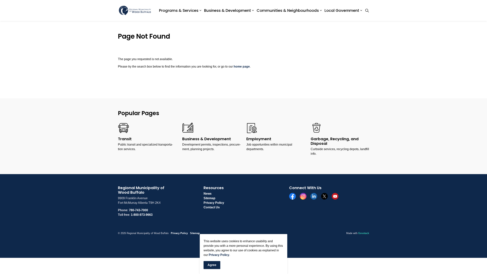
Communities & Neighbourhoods (288, 10)
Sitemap (209, 198)
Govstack (363, 233)
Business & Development (227, 10)
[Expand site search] (367, 10)
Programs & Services (178, 10)
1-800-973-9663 (142, 214)
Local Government (342, 10)
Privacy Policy (219, 255)
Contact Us (212, 207)
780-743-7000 (138, 210)
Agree (212, 265)
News (208, 193)
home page (242, 66)
